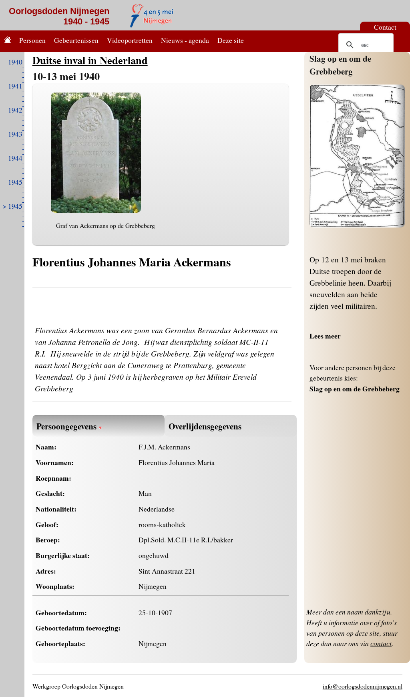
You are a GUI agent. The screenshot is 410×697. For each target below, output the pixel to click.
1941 (15, 86)
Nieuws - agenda (185, 40)
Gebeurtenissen (76, 40)
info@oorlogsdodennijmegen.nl (362, 686)
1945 (15, 182)
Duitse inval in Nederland (90, 60)
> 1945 (12, 206)
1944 (15, 158)
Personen (32, 40)
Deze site (230, 40)
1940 (15, 61)
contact (381, 643)
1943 (15, 134)
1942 (15, 110)
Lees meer (325, 335)
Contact (385, 27)
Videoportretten (130, 40)
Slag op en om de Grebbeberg (340, 64)
